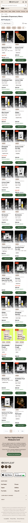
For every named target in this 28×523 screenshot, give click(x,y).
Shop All (17, 491)
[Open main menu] (2, 2)
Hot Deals (4, 484)
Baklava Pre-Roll (6, 48)
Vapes (10, 11)
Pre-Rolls (18, 11)
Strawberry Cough (18, 346)
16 (18, 431)
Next (22, 431)
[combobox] (13, 5)
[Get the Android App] (20, 475)
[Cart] (26, 2)
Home (2, 14)
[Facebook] (6, 466)
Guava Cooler (19, 48)
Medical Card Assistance (14, 454)
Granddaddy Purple (5, 346)
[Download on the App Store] (7, 475)
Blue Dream (5, 113)
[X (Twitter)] (2, 466)
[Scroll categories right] (25, 28)
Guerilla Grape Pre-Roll (19, 248)
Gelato (17, 113)
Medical (25, 8)
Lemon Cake (19, 80)
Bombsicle (5, 215)
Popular (8, 27)
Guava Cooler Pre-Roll (19, 147)
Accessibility (6, 518)
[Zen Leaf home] (14, 2)
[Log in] (23, 2)
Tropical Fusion (6, 247)
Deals (2, 11)
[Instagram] (9, 466)
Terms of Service (20, 518)
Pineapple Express (5, 147)
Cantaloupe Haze (7, 80)
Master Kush (5, 379)
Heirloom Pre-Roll (7, 413)
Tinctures (23, 11)
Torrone (17, 182)
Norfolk (6, 14)
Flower (6, 11)
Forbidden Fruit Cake (20, 379)
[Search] (25, 5)
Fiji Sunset (18, 414)
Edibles (13, 11)
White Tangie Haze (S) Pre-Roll (7, 279)
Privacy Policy (13, 518)
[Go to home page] (14, 463)
